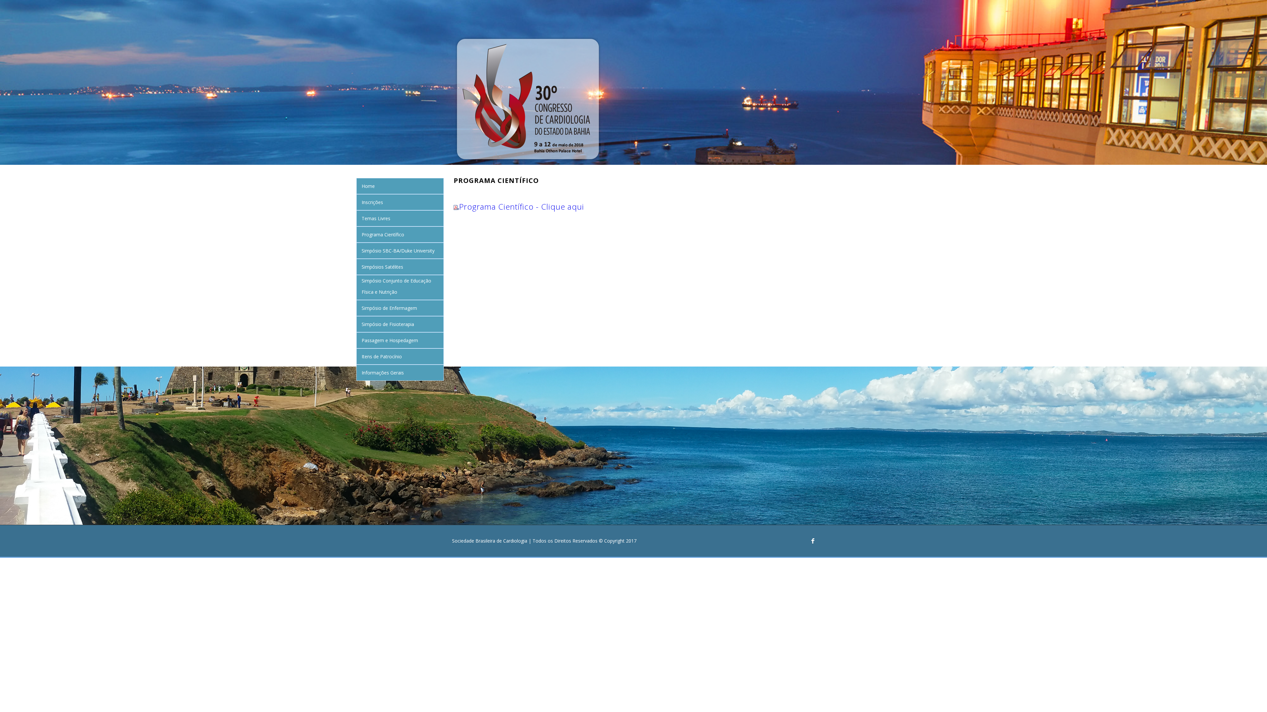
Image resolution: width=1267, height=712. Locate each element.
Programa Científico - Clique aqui (521, 206)
